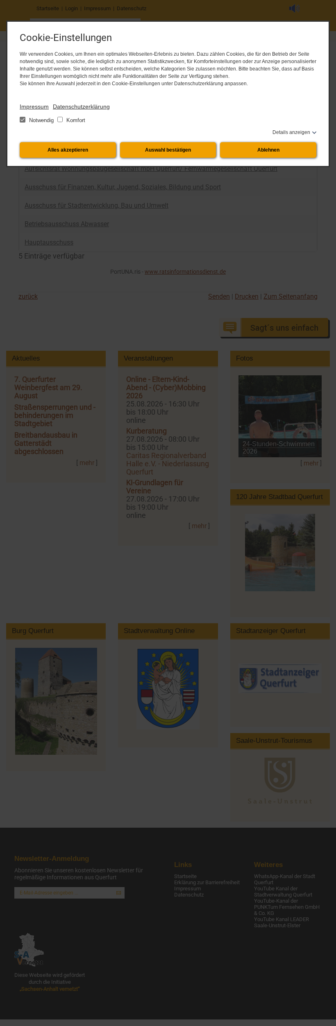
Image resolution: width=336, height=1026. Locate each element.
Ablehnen (268, 150)
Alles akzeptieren (68, 150)
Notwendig (41, 120)
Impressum (34, 106)
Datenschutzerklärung (81, 106)
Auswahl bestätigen (168, 150)
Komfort (75, 120)
